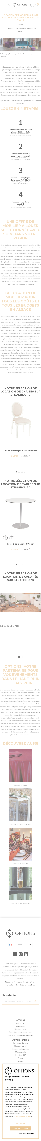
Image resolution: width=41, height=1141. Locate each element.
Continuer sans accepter (27, 1133)
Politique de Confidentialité (23, 1116)
